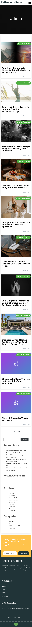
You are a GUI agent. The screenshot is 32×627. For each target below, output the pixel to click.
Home (13, 24)
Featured (11, 521)
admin (22, 44)
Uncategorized (13, 523)
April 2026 (12, 495)
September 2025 (13, 500)
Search (5, 437)
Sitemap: (11, 618)
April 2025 (12, 511)
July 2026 (11, 493)
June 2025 (12, 506)
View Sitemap (19, 618)
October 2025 (13, 498)
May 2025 (12, 508)
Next (19, 431)
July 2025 (11, 504)
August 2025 (12, 502)
